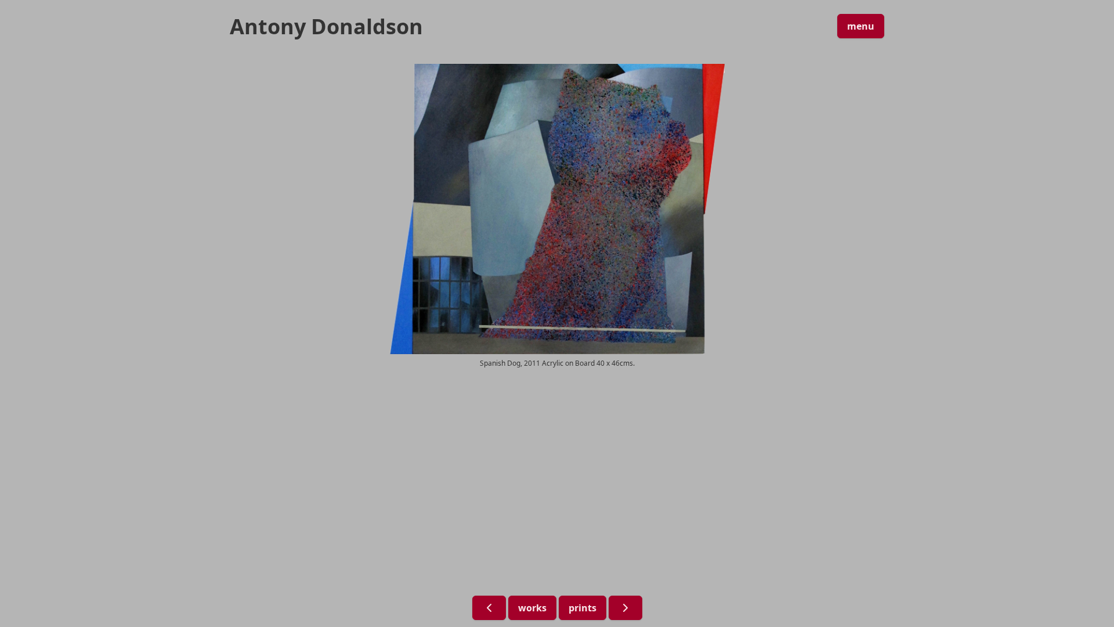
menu (860, 26)
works (532, 607)
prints (582, 607)
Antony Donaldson (326, 26)
